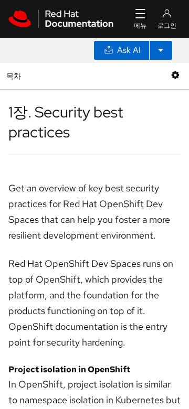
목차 (15, 76)
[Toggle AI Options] (160, 50)
